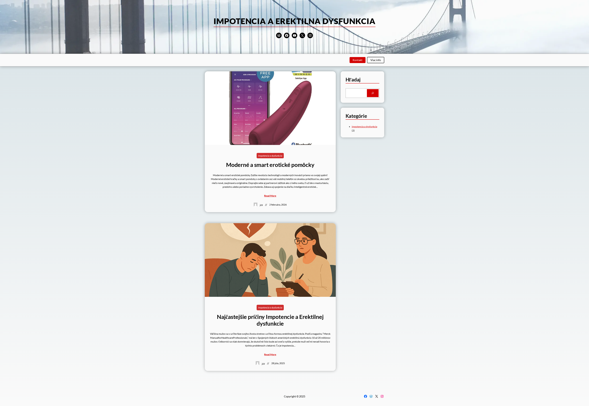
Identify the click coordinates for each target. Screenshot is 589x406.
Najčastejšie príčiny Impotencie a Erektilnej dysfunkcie (270, 320)
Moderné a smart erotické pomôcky (270, 164)
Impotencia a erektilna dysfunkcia (294, 21)
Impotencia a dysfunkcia (270, 155)
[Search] (373, 93)
